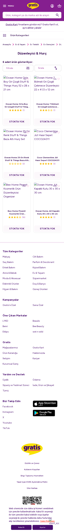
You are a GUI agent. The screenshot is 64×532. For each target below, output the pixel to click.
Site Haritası (32, 488)
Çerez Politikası (47, 521)
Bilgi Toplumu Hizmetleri (32, 476)
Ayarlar (42, 527)
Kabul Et (21, 527)
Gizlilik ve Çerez (32, 463)
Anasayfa (7, 44)
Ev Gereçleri (48, 44)
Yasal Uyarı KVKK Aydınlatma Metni (32, 482)
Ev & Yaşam (20, 44)
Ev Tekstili (34, 44)
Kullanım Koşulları (32, 469)
